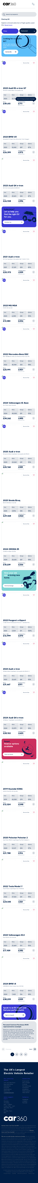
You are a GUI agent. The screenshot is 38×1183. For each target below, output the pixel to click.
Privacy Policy (7, 1173)
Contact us (8, 222)
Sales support (26, 1091)
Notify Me (8, 52)
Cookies (14, 1173)
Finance (24, 1084)
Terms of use (31, 1173)
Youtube (24, 1102)
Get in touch (9, 1015)
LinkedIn (24, 1101)
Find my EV (25, 1081)
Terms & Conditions (22, 1173)
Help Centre (25, 1092)
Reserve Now (26, 63)
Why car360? (26, 1082)
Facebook (25, 1099)
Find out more (9, 754)
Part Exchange (9, 585)
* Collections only (9, 1092)
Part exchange (26, 1086)
